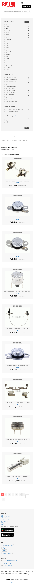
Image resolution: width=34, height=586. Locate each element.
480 (13, 149)
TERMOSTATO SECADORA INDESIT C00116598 (17, 181)
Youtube (6, 524)
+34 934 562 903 (7, 563)
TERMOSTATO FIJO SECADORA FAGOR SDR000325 (17, 292)
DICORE (5, 550)
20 (3, 499)
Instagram (7, 516)
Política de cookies (28, 573)
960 (15, 149)
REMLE (9, 579)
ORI (17, 330)
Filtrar (27, 22)
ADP (17, 293)
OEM (17, 183)
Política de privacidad (8, 572)
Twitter (6, 518)
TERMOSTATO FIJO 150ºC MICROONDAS (17, 218)
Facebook (6, 520)
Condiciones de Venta (15, 572)
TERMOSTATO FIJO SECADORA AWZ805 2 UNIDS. (17, 402)
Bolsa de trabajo (7, 553)
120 (10, 149)
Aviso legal (2, 572)
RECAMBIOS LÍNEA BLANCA (14, 137)
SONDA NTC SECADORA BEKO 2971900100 (17, 476)
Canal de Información (22, 572)
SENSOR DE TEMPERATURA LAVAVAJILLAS (17, 329)
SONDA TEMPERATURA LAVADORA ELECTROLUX (17, 439)
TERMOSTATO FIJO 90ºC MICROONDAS (17, 365)
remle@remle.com (8, 565)
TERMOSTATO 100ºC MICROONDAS (17, 255)
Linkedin (6, 522)
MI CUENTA (27, 6)
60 (7, 149)
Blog (4, 548)
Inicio (3, 137)
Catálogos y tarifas (8, 545)
